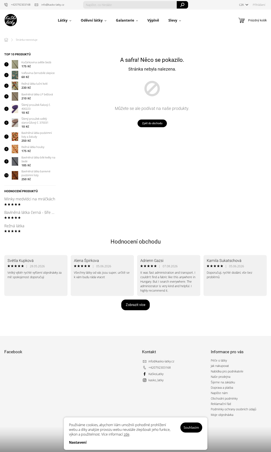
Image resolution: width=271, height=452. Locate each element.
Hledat (182, 5)
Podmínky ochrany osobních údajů (233, 409)
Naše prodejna (220, 377)
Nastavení (78, 442)
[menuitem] (64, 20)
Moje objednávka (222, 415)
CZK (242, 5)
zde (126, 434)
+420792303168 (159, 367)
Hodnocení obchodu (136, 241)
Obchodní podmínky (224, 398)
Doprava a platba (222, 388)
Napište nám (219, 393)
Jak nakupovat (220, 366)
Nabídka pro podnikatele (227, 371)
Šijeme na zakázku (223, 382)
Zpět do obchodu (152, 123)
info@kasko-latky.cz (161, 361)
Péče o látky (219, 360)
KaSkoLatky (155, 374)
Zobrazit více (135, 305)
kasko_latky (155, 380)
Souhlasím (191, 427)
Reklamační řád (221, 404)
